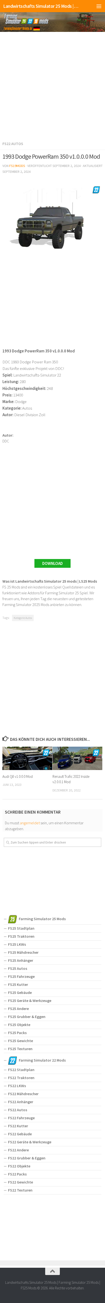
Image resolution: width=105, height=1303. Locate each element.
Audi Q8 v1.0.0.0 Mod (17, 776)
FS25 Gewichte (20, 1040)
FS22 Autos (12, 143)
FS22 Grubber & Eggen (26, 1158)
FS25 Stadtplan (21, 928)
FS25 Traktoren (21, 936)
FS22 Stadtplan (21, 1069)
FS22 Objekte (19, 1166)
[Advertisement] (52, 85)
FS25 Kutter (18, 984)
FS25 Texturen (20, 1048)
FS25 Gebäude (20, 992)
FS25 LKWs (17, 944)
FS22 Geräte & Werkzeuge (29, 1141)
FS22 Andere (18, 1149)
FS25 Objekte (19, 1024)
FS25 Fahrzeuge (21, 976)
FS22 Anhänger (20, 1101)
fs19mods (17, 166)
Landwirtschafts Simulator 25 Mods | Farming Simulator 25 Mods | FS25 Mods (41, 6)
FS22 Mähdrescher (23, 1093)
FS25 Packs (17, 1032)
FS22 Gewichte (20, 1182)
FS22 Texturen (20, 1190)
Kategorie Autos (23, 618)
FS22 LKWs (17, 1085)
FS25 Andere (18, 1008)
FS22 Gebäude (20, 1133)
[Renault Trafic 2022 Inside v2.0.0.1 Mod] (77, 758)
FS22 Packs (17, 1174)
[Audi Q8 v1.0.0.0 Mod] (27, 758)
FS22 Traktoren (21, 1077)
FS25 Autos (17, 968)
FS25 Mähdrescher (23, 952)
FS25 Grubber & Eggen (26, 1016)
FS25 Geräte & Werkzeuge (29, 1000)
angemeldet (30, 822)
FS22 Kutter (18, 1125)
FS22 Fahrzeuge (21, 1117)
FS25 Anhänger (20, 960)
